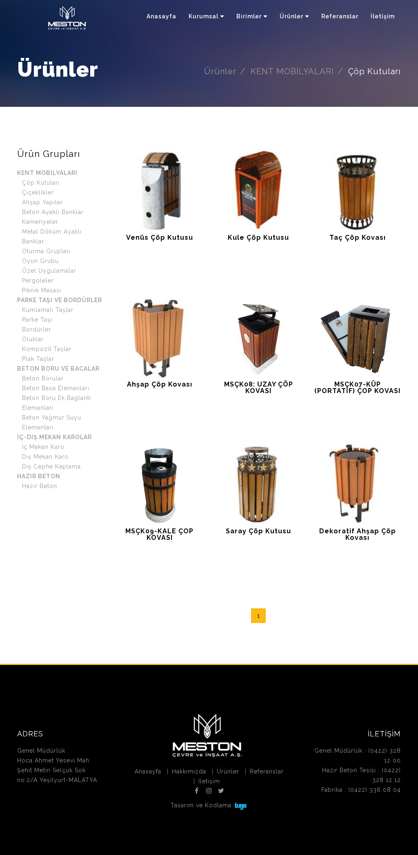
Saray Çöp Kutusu (258, 531)
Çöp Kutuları (41, 182)
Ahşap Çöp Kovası (159, 384)
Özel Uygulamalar (49, 270)
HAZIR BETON (38, 476)
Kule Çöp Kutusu (258, 237)
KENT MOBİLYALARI (292, 71)
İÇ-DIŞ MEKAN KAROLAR (54, 437)
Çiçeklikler (38, 192)
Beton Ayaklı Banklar (53, 212)
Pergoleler (38, 280)
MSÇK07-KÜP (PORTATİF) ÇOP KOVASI (357, 387)
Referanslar (339, 16)
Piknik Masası (41, 290)
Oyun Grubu (40, 261)
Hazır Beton (39, 486)
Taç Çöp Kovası (357, 237)
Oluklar (33, 339)
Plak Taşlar (38, 359)
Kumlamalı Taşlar (47, 310)
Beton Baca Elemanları (55, 388)
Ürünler (291, 16)
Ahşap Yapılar (42, 202)
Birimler (249, 16)
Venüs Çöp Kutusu (159, 237)
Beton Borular (43, 378)
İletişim (383, 16)
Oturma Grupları (46, 251)
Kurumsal (203, 16)
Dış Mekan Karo (45, 456)
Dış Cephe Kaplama (51, 466)
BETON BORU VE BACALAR (58, 368)
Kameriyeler (40, 222)
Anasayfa (161, 16)
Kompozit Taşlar (46, 349)
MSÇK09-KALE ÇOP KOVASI (159, 534)
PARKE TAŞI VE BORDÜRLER (59, 300)
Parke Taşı (37, 319)
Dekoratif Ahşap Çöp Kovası (357, 534)
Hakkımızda (189, 771)
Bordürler (36, 329)
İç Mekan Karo (43, 447)
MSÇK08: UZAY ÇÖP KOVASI (258, 387)
